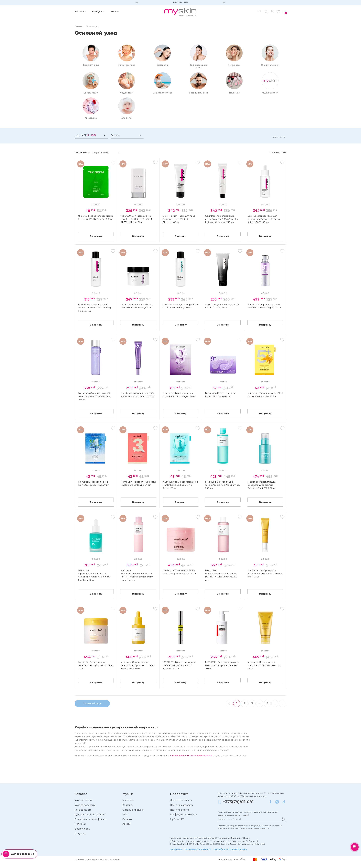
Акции (126, 824)
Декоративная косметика (90, 814)
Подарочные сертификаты (91, 819)
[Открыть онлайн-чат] (355, 847)
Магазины (128, 800)
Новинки (80, 824)
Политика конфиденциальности (254, 828)
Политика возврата (181, 805)
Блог (125, 814)
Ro (259, 11)
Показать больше (92, 703)
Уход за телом (83, 809)
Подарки (80, 833)
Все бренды (176, 849)
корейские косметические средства (191, 755)
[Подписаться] (283, 819)
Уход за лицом (83, 800)
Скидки (127, 819)
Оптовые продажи (133, 809)
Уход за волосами (85, 805)
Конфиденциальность (183, 814)
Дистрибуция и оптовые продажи (230, 849)
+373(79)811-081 (238, 801)
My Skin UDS (177, 819)
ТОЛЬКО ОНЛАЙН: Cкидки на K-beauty (180, 2)
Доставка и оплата (181, 800)
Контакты (127, 805)
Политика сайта (179, 809)
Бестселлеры (82, 828)
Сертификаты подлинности (197, 849)
